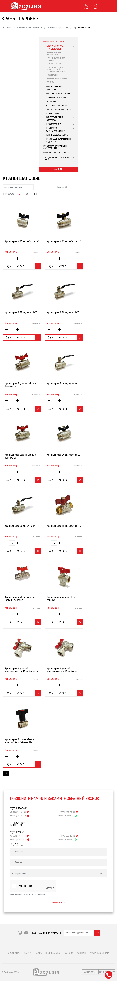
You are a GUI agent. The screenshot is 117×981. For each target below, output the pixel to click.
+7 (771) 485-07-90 (66, 812)
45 (27, 194)
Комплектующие (54, 64)
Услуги (27, 953)
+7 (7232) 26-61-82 (18, 812)
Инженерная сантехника (29, 27)
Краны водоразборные (57, 79)
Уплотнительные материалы (58, 109)
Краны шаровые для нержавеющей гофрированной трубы (57, 69)
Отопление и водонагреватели (56, 153)
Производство (52, 953)
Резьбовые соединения (56, 97)
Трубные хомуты (53, 113)
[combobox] (18, 187)
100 (35, 194)
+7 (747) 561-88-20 (18, 815)
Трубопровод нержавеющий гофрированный (55, 147)
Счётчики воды (52, 101)
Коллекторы (52, 75)
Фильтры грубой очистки (56, 105)
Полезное (69, 953)
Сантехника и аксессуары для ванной (56, 158)
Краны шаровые (54, 49)
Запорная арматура (58, 27)
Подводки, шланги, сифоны (58, 93)
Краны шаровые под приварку (56, 59)
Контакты (82, 953)
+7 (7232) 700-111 (18, 836)
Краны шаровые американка (54, 53)
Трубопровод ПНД (53, 124)
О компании (14, 953)
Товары (38, 953)
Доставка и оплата (99, 953)
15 (19, 194)
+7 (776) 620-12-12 (66, 836)
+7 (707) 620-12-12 (18, 839)
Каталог (7, 27)
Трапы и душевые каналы (57, 135)
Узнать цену (11, 252)
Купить (17, 266)
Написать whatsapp (66, 815)
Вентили (50, 82)
